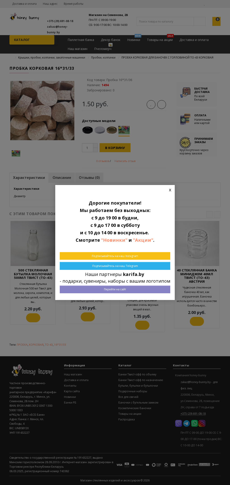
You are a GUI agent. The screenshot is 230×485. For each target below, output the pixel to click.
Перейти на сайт (115, 289)
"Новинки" (114, 240)
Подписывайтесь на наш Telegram (115, 266)
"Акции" (143, 240)
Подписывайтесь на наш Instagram (115, 256)
